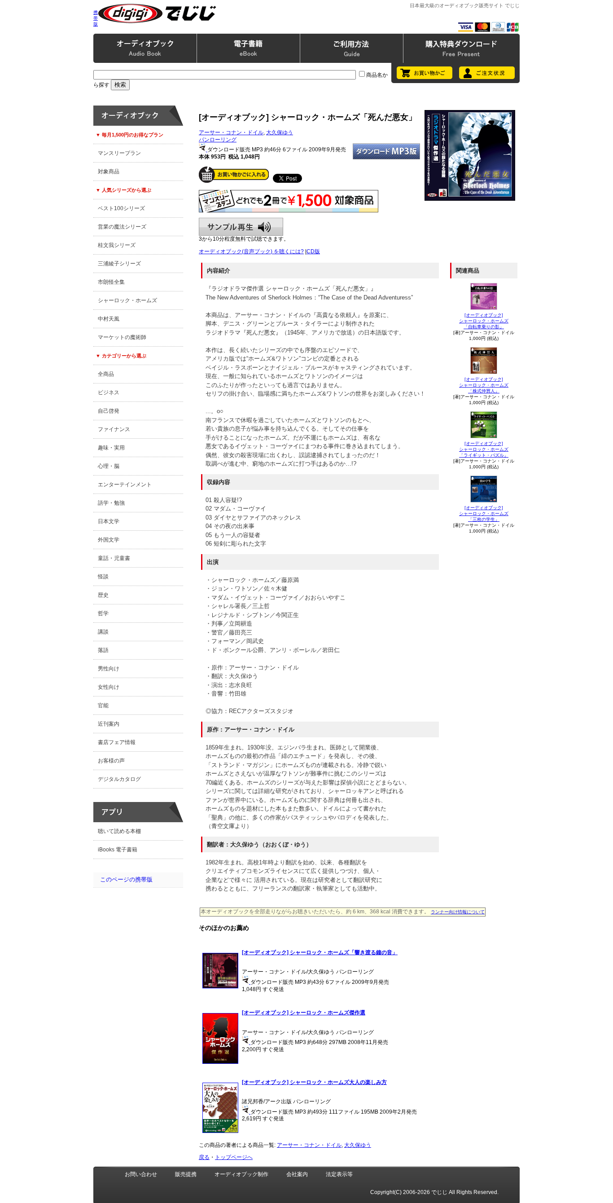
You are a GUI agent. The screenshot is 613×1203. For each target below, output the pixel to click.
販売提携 (186, 1174)
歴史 (103, 595)
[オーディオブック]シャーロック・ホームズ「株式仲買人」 (483, 385)
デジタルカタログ (119, 779)
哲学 (103, 613)
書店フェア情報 (117, 742)
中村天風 (108, 319)
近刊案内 (108, 724)
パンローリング (217, 140)
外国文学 (108, 540)
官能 (103, 705)
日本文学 (108, 521)
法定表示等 (339, 1174)
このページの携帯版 (126, 879)
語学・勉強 (111, 503)
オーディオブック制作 (241, 1174)
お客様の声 (111, 761)
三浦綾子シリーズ (119, 263)
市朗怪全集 (111, 282)
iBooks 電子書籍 (117, 849)
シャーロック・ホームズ (127, 300)
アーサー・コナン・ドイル (231, 132)
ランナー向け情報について (458, 911)
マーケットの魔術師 (122, 337)
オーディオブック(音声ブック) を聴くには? (251, 251)
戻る (204, 1157)
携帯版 (95, 18)
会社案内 (297, 1174)
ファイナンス (114, 429)
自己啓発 (108, 411)
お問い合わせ (141, 1174)
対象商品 (108, 171)
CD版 (313, 251)
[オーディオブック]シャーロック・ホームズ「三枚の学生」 (483, 513)
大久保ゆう (279, 132)
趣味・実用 (111, 448)
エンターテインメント (125, 484)
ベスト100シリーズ (121, 208)
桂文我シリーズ (117, 245)
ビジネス (108, 392)
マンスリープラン (119, 153)
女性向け (108, 687)
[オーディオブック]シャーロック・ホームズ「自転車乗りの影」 (483, 321)
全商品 (106, 374)
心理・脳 (108, 466)
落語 (103, 650)
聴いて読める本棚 (119, 831)
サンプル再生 (241, 227)
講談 (103, 632)
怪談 (103, 576)
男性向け (108, 668)
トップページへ (234, 1157)
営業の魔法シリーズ (122, 227)
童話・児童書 (114, 558)
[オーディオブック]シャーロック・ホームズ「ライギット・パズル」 (483, 449)
